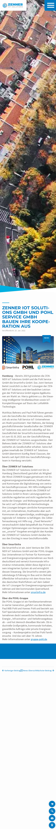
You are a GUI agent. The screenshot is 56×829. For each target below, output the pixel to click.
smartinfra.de (38, 592)
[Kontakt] (52, 818)
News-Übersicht (30, 670)
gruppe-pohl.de (39, 639)
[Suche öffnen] (52, 811)
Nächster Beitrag (44, 670)
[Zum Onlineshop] (52, 804)
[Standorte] (52, 825)
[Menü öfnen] (50, 5)
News (46, 338)
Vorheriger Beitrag (12, 670)
